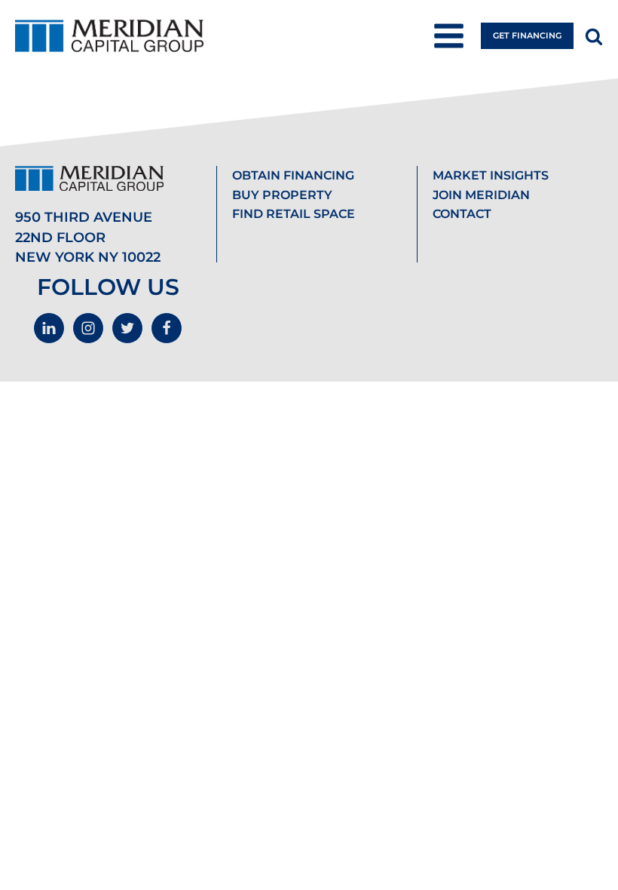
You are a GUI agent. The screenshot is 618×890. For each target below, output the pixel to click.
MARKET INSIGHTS (491, 175)
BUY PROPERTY (282, 195)
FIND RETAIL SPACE (293, 214)
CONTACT (462, 214)
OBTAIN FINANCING (293, 175)
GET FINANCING (527, 35)
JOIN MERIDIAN (481, 195)
